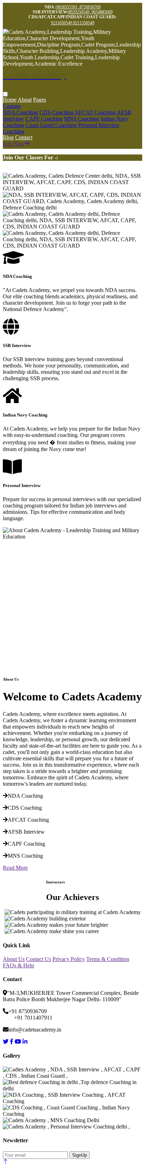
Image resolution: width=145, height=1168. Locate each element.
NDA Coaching (20, 112)
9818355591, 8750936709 (78, 7)
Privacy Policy (68, 959)
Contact (23, 137)
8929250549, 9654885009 (90, 12)
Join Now (14, 144)
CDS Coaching (56, 112)
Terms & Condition (107, 959)
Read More (15, 868)
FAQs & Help (18, 965)
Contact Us (38, 959)
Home (10, 100)
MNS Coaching (81, 119)
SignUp (79, 1155)
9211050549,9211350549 (72, 22)
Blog (8, 137)
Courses (12, 106)
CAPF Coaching (44, 119)
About (25, 100)
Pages (39, 100)
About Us (14, 959)
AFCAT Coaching (95, 112)
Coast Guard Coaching (51, 125)
